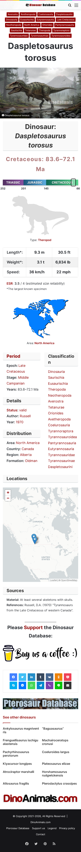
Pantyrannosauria (64, 24)
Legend (52, 828)
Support (33, 627)
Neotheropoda (13, 24)
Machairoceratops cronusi (55, 742)
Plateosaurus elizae (56, 763)
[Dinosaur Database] (40, 5)
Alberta (26, 455)
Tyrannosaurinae (39, 35)
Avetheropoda (28, 14)
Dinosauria (11, 19)
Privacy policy (67, 828)
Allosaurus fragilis (16, 783)
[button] (34, 540)
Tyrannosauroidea (60, 35)
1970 (19, 422)
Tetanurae (30, 30)
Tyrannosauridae (19, 35)
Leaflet (53, 580)
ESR (10, 283)
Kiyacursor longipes (17, 763)
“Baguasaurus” (53, 728)
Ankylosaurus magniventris (21, 730)
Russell (25, 416)
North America (31, 24)
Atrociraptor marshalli (18, 772)
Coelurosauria (45, 14)
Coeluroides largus (55, 752)
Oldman (31, 461)
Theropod (44, 240)
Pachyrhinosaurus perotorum (16, 753)
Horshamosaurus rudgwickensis (54, 773)
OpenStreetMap (69, 580)
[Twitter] (22, 677)
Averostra (13, 14)
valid (23, 410)
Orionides (47, 24)
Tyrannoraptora (61, 30)
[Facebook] (13, 677)
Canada (28, 449)
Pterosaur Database (17, 828)
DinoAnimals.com (40, 822)
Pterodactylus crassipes (59, 783)
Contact (40, 834)
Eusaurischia (27, 19)
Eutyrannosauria (45, 19)
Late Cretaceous (65, 19)
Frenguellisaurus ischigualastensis (20, 742)
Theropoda (44, 30)
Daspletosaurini (64, 14)
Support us (38, 828)
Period (13, 356)
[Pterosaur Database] (40, 703)
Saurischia (16, 30)
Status (12, 410)
